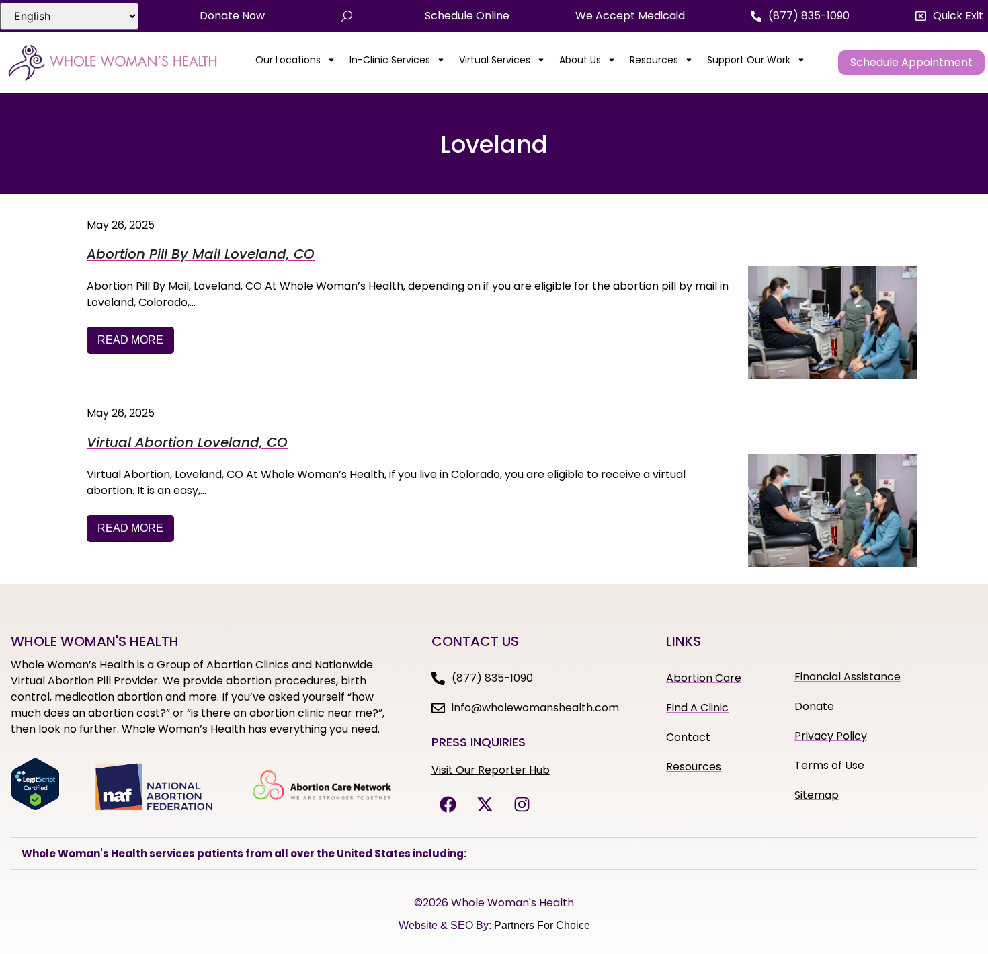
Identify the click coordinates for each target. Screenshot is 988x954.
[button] (949, 16)
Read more (130, 340)
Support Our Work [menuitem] (748, 60)
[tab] (494, 853)
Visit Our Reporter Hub (490, 770)
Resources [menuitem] (654, 60)
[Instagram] (522, 804)
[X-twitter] (485, 804)
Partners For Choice (542, 925)
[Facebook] (448, 804)
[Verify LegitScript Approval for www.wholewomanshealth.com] (35, 806)
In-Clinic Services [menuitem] (389, 60)
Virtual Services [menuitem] (494, 60)
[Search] (347, 16)
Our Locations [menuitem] (288, 60)
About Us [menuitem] (580, 60)
